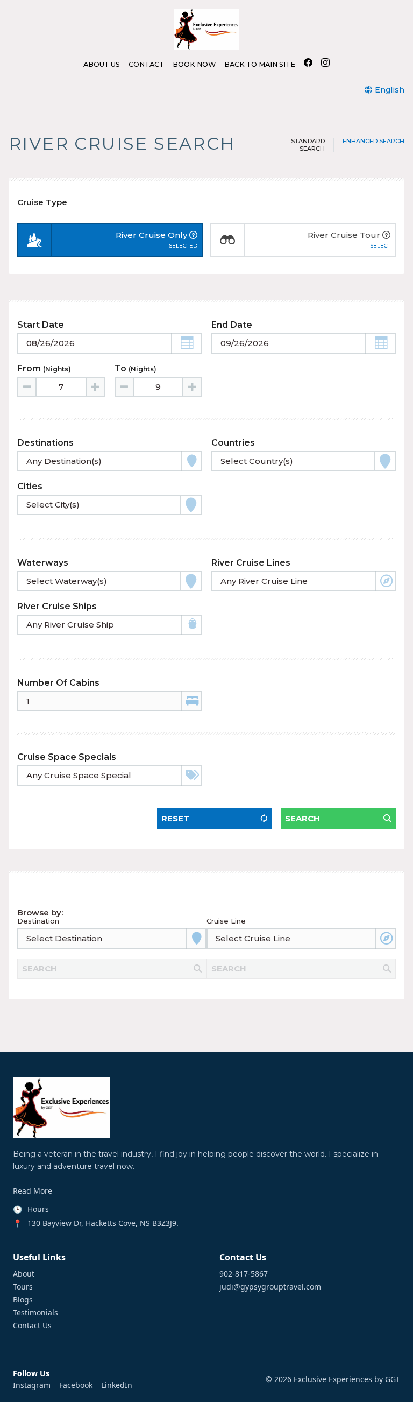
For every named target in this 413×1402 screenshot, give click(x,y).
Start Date (40, 325)
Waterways (42, 563)
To (135, 368)
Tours (23, 1287)
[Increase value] (95, 387)
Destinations (45, 443)
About (23, 1274)
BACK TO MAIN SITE (259, 64)
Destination (38, 921)
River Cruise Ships (57, 606)
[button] (186, 343)
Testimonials (35, 1312)
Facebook (75, 1385)
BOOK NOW (194, 64)
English (389, 90)
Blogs (23, 1300)
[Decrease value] (27, 387)
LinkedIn (116, 1385)
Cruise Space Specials (66, 757)
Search (302, 818)
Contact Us (32, 1325)
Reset (175, 818)
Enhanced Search (373, 141)
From (44, 368)
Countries (233, 443)
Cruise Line (226, 921)
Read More (32, 1191)
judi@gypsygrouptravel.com (270, 1287)
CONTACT (146, 64)
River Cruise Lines (250, 563)
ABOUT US (101, 64)
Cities (29, 486)
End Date (231, 325)
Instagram (32, 1385)
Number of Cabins (58, 683)
